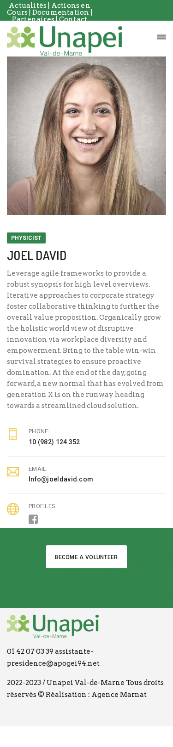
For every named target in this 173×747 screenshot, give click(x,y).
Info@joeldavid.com (61, 479)
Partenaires (34, 19)
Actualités (28, 5)
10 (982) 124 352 (54, 442)
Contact (73, 19)
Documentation (61, 12)
